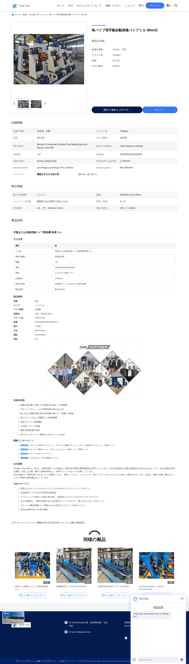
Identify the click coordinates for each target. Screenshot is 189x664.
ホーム (60, 5)
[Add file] (134, 660)
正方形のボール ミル (38, 14)
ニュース (130, 5)
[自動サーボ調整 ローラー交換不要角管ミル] (32, 565)
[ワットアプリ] (128, 638)
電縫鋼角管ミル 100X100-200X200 (71, 586)
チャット (155, 5)
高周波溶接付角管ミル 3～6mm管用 (113, 586)
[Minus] (182, 598)
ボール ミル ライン (26, 522)
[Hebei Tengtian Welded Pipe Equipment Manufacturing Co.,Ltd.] (21, 5)
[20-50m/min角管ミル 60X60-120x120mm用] (156, 565)
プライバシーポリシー (25, 661)
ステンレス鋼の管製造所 (72, 522)
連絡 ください (113, 5)
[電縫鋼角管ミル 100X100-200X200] (73, 565)
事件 (141, 5)
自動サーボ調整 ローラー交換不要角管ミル (31, 587)
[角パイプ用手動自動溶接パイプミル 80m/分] (49, 59)
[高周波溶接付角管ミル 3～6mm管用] (115, 565)
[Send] (182, 660)
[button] (18, 570)
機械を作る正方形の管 (48, 522)
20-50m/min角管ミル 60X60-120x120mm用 (151, 587)
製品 (70, 5)
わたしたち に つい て (89, 5)
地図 (38, 661)
